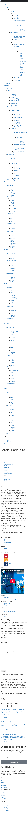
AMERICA (6, 249)
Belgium (12, 359)
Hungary (12, 373)
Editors (18, 50)
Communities (10, 154)
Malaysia (12, 295)
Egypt (11, 190)
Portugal (12, 352)
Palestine (12, 427)
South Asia (10, 306)
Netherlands (13, 363)
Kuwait (12, 400)
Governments (13, 105)
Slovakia (12, 381)
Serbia (12, 380)
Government (17, 116)
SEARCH (6, 85)
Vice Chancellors (14, 100)
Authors (15, 167)
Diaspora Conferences (19, 144)
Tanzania (12, 211)
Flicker (7, 810)
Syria (11, 428)
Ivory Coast (13, 243)
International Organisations (17, 99)
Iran (11, 422)
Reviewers (19, 75)
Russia (12, 378)
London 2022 (20, 136)
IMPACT (6, 443)
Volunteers (16, 39)
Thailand (12, 303)
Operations (13, 41)
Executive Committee (19, 44)
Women (15, 172)
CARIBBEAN (10, 273)
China (11, 291)
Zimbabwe (13, 248)
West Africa (10, 231)
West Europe (10, 355)
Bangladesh (13, 310)
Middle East (10, 417)
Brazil (11, 265)
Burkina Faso (13, 237)
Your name (4, 637)
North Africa (10, 185)
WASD (12, 11)
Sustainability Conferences (20, 132)
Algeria (12, 189)
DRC (11, 221)
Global (15, 162)
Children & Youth (18, 127)
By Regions (13, 158)
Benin (11, 235)
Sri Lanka (12, 316)
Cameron (12, 238)
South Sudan (13, 208)
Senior (9, 90)
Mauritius (12, 228)
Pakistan (12, 315)
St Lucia (12, 280)
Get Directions (4, 535)
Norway (12, 336)
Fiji (8, 440)
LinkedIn (6, 807)
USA (11, 257)
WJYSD (21, 64)
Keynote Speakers (15, 110)
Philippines (13, 297)
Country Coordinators (20, 24)
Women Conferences (19, 151)
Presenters (13, 128)
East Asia (9, 287)
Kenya (12, 202)
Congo (12, 220)
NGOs (12, 102)
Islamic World (17, 169)
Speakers (9, 106)
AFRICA (22, 69)
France (12, 346)
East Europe (10, 367)
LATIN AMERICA (11, 260)
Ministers (12, 97)
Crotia (11, 372)
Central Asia (10, 318)
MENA (21, 71)
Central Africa (10, 213)
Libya (11, 192)
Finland (12, 334)
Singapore (13, 302)
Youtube (7, 808)
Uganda (12, 207)
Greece (12, 347)
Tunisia (12, 195)
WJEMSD (22, 53)
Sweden (12, 332)
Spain (11, 350)
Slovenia (12, 387)
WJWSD (22, 63)
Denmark (12, 337)
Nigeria (12, 245)
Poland (12, 375)
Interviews (16, 175)
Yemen (12, 432)
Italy (11, 349)
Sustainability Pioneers (19, 36)
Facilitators (16, 18)
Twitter (6, 805)
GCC (8, 392)
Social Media (17, 80)
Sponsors (16, 176)
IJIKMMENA (23, 61)
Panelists (12, 153)
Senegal (12, 246)
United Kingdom (14, 331)
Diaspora (16, 170)
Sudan (12, 210)
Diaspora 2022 (20, 148)
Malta (11, 353)
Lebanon (12, 425)
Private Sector (13, 103)
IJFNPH (22, 60)
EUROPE (6, 323)
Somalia (12, 205)
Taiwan (12, 300)
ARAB (8, 433)
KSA (11, 399)
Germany (12, 362)
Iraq (11, 424)
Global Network (14, 32)
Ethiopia (12, 200)
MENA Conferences (18, 149)
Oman (12, 397)
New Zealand (10, 442)
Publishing (16, 46)
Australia (9, 438)
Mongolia (12, 305)
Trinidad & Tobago (15, 282)
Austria (12, 360)
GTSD (21, 68)
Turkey (12, 430)
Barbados (12, 277)
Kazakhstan (13, 322)
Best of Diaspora (18, 37)
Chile (11, 267)
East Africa (10, 197)
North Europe (10, 327)
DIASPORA (22, 72)
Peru (11, 272)
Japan (12, 292)
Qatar (11, 402)
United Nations (14, 95)
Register (8, 446)
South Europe (10, 342)
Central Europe (11, 383)
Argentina (12, 264)
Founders (16, 15)
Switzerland (13, 365)
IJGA (21, 66)
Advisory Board (17, 17)
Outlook (22, 58)
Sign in (3, 446)
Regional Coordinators (19, 20)
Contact (9, 83)
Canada (12, 258)
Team (8, 8)
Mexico (12, 270)
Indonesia (12, 294)
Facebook (6, 804)
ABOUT (6, 4)
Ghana (12, 241)
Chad (11, 218)
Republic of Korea (14, 299)
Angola (12, 217)
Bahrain (12, 396)
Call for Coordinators (23, 30)
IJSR (21, 57)
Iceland (12, 340)
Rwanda (12, 203)
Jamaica (12, 278)
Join (8, 82)
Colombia (12, 268)
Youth (15, 173)
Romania (12, 377)
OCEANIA (6, 435)
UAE (11, 404)
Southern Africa (11, 223)
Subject (3, 647)
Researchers (17, 79)
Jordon (12, 421)
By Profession (13, 163)
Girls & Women (17, 125)
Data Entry (16, 77)
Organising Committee (22, 142)
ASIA (5, 283)
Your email (4, 642)
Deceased (16, 178)
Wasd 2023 (19, 137)
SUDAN (21, 74)
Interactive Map (11, 180)
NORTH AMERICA (11, 253)
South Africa (13, 230)
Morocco (12, 193)
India (11, 312)
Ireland (12, 339)
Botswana (12, 227)
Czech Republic (14, 370)
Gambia (12, 240)
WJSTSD (22, 55)
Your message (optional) (7, 652)
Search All (9, 89)
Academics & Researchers (20, 119)
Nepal (11, 313)
